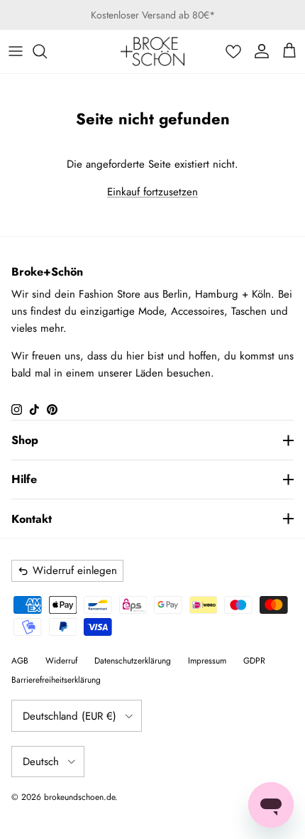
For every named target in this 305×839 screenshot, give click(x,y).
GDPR (254, 660)
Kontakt (31, 519)
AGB (19, 660)
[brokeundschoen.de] (152, 51)
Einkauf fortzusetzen (152, 192)
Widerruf (61, 660)
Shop (24, 440)
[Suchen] (46, 51)
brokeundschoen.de (79, 797)
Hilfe (24, 479)
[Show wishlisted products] (233, 51)
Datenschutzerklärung (132, 660)
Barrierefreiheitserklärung (56, 679)
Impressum (207, 660)
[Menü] (15, 51)
